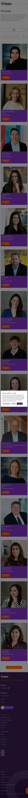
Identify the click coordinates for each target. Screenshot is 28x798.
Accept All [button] (20, 403)
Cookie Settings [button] (6, 403)
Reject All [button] (14, 403)
